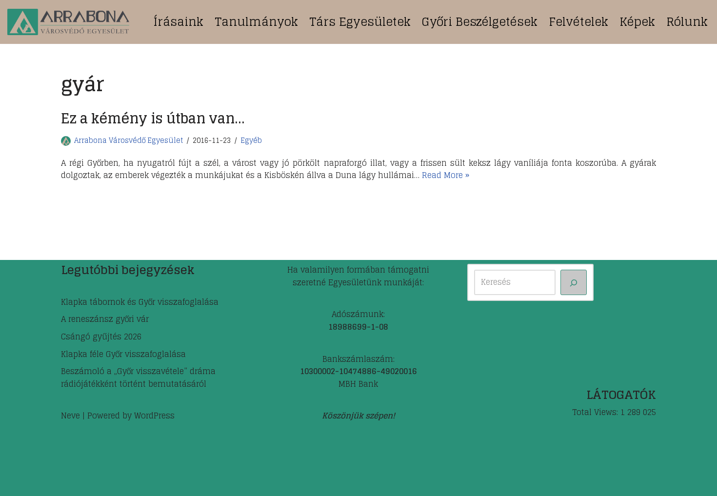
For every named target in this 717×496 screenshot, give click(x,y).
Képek (637, 21)
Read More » (445, 175)
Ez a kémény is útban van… (153, 118)
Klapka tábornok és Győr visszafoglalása (140, 302)
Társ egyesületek (360, 21)
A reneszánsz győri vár (105, 319)
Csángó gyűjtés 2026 (101, 336)
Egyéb (251, 140)
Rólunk (687, 21)
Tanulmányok (256, 21)
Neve (70, 415)
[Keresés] (573, 282)
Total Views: (596, 412)
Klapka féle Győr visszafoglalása (123, 354)
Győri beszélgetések (480, 21)
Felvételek (578, 21)
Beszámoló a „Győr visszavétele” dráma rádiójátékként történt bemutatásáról (138, 377)
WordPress (154, 415)
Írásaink (178, 21)
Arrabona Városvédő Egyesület (128, 140)
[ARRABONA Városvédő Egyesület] (68, 22)
